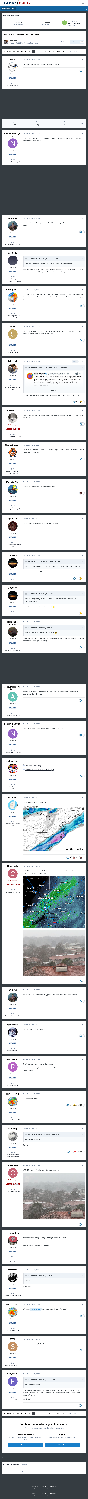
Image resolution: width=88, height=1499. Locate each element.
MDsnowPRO (12, 482)
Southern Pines (16, 1296)
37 (33, 51)
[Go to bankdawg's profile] (13, 226)
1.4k (13, 1257)
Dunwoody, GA (16, 162)
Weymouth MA (16, 436)
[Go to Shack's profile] (13, 334)
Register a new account (25, 1445)
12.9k (13, 385)
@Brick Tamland (35, 1309)
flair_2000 (12, 1374)
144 (13, 1048)
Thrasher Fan (12, 1233)
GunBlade (12, 253)
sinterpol (12, 1270)
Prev (9, 51)
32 (14, 51)
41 (49, 51)
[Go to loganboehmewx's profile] (64, 22)
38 (37, 51)
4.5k (13, 313)
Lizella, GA (15, 352)
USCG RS (12, 555)
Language (34, 1486)
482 (13, 277)
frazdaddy (12, 1128)
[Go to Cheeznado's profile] (13, 873)
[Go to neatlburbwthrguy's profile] (13, 143)
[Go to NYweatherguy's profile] (13, 452)
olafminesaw (12, 761)
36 (29, 51)
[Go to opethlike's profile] (13, 526)
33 (18, 51)
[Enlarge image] (54, 386)
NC (16, 1400)
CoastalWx (12, 410)
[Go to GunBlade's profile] (13, 260)
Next (59, 51)
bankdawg (12, 218)
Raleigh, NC (16, 1120)
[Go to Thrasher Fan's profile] (13, 1240)
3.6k (13, 648)
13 (13, 713)
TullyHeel (15, 41)
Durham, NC (16, 1050)
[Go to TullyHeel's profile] (6, 42)
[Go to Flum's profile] (13, 67)
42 (53, 51)
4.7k (13, 1152)
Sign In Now (62, 1445)
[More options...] (82, 59)
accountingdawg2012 (12, 688)
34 (22, 51)
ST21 (12, 1339)
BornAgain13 (12, 289)
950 (13, 821)
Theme (44, 1486)
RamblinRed (12, 1059)
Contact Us (53, 1486)
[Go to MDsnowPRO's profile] (13, 489)
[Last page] (63, 51)
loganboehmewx (74, 23)
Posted (31, 59)
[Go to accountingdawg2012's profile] (13, 697)
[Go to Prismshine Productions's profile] (13, 632)
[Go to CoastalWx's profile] (13, 418)
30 (13, 242)
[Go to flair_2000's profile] (13, 1381)
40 (45, 51)
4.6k (13, 785)
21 (13, 83)
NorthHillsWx (12, 1094)
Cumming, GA (15, 1365)
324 (13, 350)
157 (13, 1363)
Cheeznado (50, 259)
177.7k (13, 434)
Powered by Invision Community (44, 1489)
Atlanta (16, 85)
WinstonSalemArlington (54, 367)
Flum (12, 59)
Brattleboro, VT (16, 650)
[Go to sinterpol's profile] (13, 1277)
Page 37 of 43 (73, 51)
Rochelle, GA (15, 244)
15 (13, 542)
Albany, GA (16, 715)
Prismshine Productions (12, 623)
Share (64, 42)
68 (13, 469)
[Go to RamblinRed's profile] (13, 1067)
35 (25, 51)
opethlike (12, 518)
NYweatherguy (12, 445)
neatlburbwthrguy (12, 134)
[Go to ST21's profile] (13, 1346)
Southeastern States (31, 43)
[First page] (4, 51)
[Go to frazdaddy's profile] (13, 1136)
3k (13, 579)
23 (13, 1398)
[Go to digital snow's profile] (13, 1032)
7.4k (13, 1118)
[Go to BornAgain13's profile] (13, 297)
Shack (12, 326)
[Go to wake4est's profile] (13, 805)
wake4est (12, 798)
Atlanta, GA (16, 892)
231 (13, 506)
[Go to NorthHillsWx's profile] (13, 1101)
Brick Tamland (51, 561)
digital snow (12, 1024)
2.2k (13, 890)
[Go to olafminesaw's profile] (13, 768)
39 (41, 51)
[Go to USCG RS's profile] (13, 563)
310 (13, 160)
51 (13, 1083)
